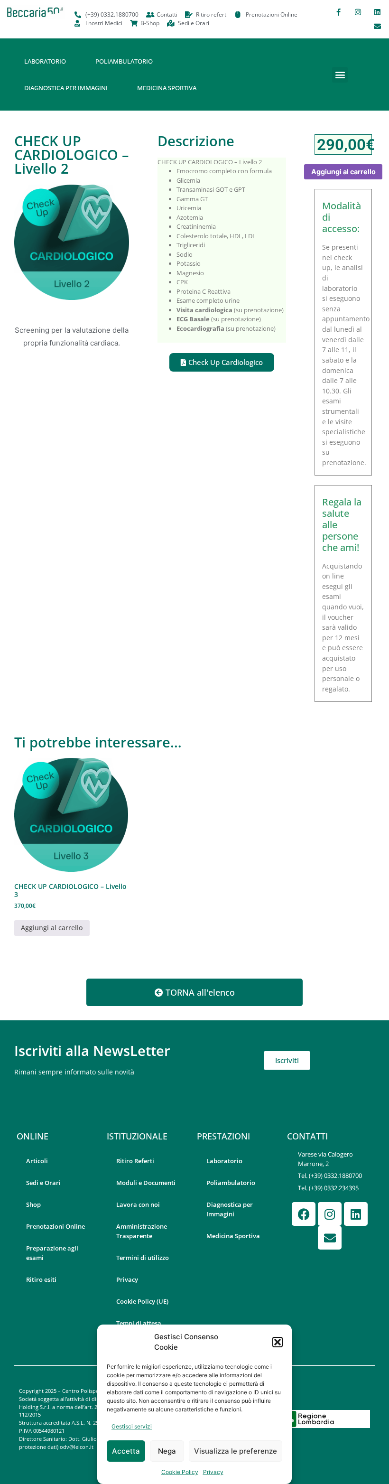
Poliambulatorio (124, 61)
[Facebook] (303, 1214)
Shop (33, 1204)
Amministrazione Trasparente (141, 1231)
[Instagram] (358, 12)
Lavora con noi (138, 1204)
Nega (167, 1451)
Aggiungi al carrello (343, 172)
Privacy (213, 1471)
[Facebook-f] (338, 12)
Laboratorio (45, 61)
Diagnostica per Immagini (66, 88)
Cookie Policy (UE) (142, 1301)
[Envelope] (377, 26)
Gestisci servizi (131, 1426)
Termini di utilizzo (142, 1257)
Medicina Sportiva (166, 88)
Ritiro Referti (135, 1161)
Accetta (126, 1451)
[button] (277, 1342)
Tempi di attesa (138, 1323)
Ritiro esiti (41, 1279)
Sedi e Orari (43, 1182)
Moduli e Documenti (146, 1182)
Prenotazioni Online (55, 1226)
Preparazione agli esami (52, 1253)
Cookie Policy (179, 1471)
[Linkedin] (377, 12)
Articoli (37, 1161)
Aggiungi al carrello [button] (52, 927)
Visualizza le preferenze (235, 1451)
